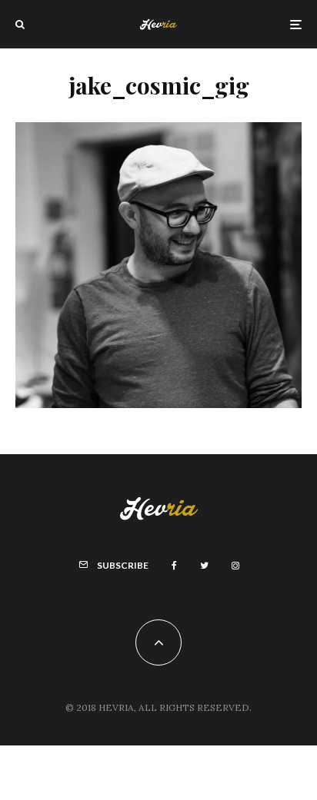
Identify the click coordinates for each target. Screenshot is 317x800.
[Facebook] (174, 565)
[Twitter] (204, 565)
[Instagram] (235, 565)
